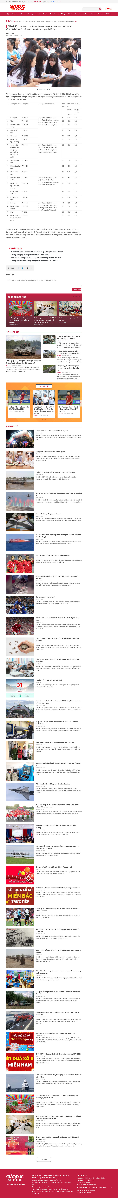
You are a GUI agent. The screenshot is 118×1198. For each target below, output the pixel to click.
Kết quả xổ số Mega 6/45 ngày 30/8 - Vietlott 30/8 (54, 867)
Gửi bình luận (77, 289)
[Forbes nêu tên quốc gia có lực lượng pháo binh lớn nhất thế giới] (49, 354)
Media (93, 14)
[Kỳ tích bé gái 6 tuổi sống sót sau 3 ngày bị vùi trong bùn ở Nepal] (20, 584)
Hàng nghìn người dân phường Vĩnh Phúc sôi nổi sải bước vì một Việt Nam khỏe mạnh (57, 806)
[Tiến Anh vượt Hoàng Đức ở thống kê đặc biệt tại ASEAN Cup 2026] (44, 397)
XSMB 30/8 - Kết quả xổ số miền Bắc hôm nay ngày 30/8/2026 (58, 888)
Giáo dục (15, 14)
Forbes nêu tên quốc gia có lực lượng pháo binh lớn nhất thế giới (69, 352)
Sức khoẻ (86, 14)
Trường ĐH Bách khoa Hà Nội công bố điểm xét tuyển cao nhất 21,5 (35, 261)
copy (32, 268)
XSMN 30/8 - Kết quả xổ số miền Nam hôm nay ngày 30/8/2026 (58, 1054)
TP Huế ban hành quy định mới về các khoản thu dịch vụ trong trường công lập (58, 972)
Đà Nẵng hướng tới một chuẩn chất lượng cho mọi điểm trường (70, 319)
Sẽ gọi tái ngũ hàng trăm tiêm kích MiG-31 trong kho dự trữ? (69, 338)
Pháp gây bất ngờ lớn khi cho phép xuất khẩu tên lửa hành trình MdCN (57, 723)
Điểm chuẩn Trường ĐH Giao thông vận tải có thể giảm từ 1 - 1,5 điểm (36, 258)
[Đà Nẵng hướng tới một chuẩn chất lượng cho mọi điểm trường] (70, 308)
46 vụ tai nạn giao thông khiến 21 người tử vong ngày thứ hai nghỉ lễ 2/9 (58, 1014)
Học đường (61, 14)
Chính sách (23, 26)
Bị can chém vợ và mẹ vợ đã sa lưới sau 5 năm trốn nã (55, 742)
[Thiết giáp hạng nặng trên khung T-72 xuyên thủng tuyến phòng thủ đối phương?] (23, 347)
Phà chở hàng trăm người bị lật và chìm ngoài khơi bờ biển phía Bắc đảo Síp (58, 536)
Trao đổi (52, 14)
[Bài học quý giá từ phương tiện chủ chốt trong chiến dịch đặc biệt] (49, 369)
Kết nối (45, 14)
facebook (19, 268)
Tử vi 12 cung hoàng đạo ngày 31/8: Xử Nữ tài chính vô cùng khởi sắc (57, 640)
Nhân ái (69, 14)
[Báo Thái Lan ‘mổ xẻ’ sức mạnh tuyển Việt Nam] (20, 563)
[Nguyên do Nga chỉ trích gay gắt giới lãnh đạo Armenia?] (69, 397)
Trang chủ (8, 14)
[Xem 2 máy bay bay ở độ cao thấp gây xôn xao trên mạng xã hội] (20, 501)
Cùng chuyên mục (17, 297)
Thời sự (23, 14)
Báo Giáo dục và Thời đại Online (17, 7)
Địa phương (33, 26)
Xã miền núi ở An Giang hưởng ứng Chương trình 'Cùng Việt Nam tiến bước (57, 1138)
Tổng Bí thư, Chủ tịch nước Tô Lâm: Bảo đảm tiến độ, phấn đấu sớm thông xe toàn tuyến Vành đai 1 (19, 410)
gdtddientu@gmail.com (54, 1)
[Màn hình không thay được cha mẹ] (20, 522)
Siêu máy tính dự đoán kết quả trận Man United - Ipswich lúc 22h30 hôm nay (57, 910)
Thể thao (108, 14)
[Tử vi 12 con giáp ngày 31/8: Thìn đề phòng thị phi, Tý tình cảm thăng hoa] (20, 667)
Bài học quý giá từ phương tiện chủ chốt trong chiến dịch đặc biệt (68, 368)
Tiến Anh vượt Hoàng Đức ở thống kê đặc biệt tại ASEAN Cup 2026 (43, 409)
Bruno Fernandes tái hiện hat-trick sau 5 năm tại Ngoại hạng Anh (57, 619)
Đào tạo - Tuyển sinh (45, 26)
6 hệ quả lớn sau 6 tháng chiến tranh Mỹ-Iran (52, 431)
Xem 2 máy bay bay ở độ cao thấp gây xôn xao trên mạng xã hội (59, 493)
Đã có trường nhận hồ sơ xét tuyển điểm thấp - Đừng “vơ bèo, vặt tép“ (37, 252)
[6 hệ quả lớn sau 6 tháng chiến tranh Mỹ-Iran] (20, 439)
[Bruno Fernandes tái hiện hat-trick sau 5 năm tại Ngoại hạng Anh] (20, 626)
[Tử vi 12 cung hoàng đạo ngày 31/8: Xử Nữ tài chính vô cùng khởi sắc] (20, 646)
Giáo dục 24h (67, 26)
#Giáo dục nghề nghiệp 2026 (51, 21)
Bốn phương (57, 26)
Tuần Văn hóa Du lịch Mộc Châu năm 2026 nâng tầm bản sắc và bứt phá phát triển (58, 702)
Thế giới (77, 14)
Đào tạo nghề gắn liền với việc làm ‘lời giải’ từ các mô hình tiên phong (58, 764)
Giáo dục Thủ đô (108, 9)
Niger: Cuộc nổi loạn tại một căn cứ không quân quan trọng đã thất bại (58, 951)
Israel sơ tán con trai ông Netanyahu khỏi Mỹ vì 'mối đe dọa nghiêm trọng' (57, 1159)
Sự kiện (11, 21)
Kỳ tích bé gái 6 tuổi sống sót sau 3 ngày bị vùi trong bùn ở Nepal (57, 577)
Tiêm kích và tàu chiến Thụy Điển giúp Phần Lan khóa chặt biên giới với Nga (58, 1076)
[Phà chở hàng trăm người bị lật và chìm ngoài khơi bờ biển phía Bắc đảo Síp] (20, 543)
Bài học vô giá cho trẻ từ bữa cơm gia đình (51, 452)
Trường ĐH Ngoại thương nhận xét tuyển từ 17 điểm (29, 255)
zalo (23, 268)
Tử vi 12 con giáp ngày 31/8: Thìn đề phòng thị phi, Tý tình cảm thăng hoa (58, 660)
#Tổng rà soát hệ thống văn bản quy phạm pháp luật (28, 21)
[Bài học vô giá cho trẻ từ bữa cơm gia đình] (20, 460)
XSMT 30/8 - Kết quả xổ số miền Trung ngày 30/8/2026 (55, 1033)
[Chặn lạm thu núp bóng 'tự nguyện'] (45, 308)
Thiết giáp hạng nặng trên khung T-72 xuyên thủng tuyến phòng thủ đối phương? (23, 362)
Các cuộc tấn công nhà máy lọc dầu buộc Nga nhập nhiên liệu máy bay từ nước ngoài (58, 847)
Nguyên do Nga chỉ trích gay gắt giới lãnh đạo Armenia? (68, 408)
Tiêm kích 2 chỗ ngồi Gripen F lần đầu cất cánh (53, 784)
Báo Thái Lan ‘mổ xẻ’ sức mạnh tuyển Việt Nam (53, 555)
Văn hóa (100, 14)
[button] (73, 296)
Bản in (27, 268)
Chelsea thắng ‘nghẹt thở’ (45, 597)
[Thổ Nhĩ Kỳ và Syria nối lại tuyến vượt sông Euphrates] (20, 480)
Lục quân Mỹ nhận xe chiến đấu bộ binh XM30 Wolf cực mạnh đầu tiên (58, 993)
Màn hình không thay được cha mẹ (48, 514)
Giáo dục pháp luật (34, 14)
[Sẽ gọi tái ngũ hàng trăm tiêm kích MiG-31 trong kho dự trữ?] (49, 339)
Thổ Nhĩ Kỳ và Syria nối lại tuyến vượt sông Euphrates (55, 472)
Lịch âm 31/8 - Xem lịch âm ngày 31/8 (49, 680)
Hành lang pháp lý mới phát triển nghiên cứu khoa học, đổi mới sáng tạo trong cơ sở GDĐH (20, 320)
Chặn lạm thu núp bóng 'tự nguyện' (43, 319)
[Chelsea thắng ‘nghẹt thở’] (20, 605)
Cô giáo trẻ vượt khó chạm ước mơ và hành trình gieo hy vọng (58, 1179)
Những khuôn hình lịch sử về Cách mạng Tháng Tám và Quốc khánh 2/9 (57, 931)
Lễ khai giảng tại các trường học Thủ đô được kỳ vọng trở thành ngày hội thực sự (57, 1097)
